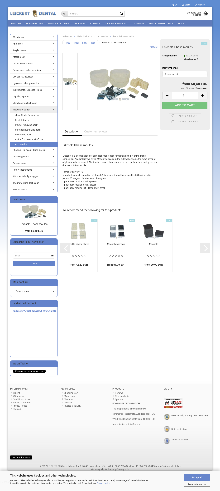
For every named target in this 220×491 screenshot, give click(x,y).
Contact (95, 23)
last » (94, 42)
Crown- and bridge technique (27, 70)
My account (70, 396)
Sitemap (17, 409)
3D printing (18, 37)
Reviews (119, 393)
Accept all (197, 477)
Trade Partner (34, 23)
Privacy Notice (103, 483)
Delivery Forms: (170, 68)
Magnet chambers (116, 244)
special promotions (161, 23)
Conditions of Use (21, 399)
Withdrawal (18, 396)
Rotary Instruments (22, 169)
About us (15, 23)
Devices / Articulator (23, 76)
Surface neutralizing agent (28, 129)
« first (67, 42)
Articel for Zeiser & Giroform (29, 139)
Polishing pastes (21, 156)
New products (122, 396)
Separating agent (23, 134)
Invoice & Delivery (58, 23)
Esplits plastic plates (79, 244)
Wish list (201, 5)
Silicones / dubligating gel (25, 176)
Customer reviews (96, 131)
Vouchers (79, 23)
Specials (119, 399)
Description (72, 131)
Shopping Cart (71, 393)
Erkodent (153, 47)
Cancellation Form (21, 457)
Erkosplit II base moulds (34, 224)
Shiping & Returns (21, 402)
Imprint (16, 393)
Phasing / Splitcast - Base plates (29, 150)
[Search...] (122, 14)
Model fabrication (21, 109)
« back (76, 42)
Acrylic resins (19, 50)
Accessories (21, 144)
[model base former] (119, 81)
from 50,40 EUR (34, 230)
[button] (175, 4)
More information (197, 484)
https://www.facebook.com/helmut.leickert (34, 310)
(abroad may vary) (191, 59)
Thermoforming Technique (26, 183)
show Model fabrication (27, 115)
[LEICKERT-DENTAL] (33, 13)
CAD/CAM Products (23, 63)
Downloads (137, 23)
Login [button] (187, 5)
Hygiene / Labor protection (26, 83)
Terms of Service (179, 439)
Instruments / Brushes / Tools (27, 90)
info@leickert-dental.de (169, 466)
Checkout (68, 399)
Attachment (19, 57)
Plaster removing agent (26, 125)
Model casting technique (25, 103)
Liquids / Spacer (21, 96)
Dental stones (22, 120)
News (181, 23)
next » (85, 42)
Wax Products (20, 189)
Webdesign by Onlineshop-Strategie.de (110, 469)
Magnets (153, 244)
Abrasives (18, 43)
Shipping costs (129, 419)
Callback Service (115, 23)
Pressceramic (19, 163)
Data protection (179, 429)
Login (34, 263)
